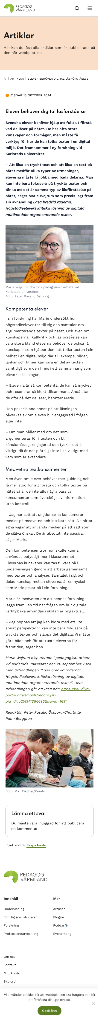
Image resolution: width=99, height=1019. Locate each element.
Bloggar (58, 917)
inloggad (46, 823)
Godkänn (49, 1011)
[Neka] (93, 1003)
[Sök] (76, 8)
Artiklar (17, 78)
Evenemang (62, 933)
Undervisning (14, 909)
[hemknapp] (5, 78)
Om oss (9, 956)
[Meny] (89, 8)
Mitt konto (12, 973)
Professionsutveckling (21, 933)
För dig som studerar (20, 917)
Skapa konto (36, 845)
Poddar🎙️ (60, 925)
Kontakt (10, 965)
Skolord (10, 981)
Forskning (11, 925)
